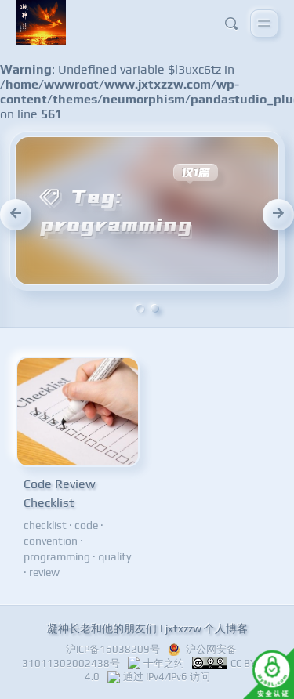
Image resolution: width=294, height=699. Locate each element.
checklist (45, 525)
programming (57, 556)
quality (114, 556)
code (86, 525)
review (44, 572)
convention (51, 540)
